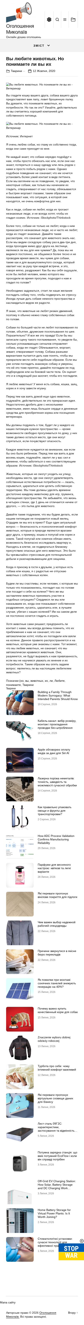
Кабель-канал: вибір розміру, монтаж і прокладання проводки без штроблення (57, 724)
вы (27, 680)
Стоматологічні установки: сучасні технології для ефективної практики (55, 1242)
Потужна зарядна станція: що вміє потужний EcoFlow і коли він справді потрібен (57, 1156)
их (46, 680)
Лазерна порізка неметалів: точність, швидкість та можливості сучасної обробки (57, 782)
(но (21, 680)
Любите (59, 680)
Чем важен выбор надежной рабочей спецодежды (56, 924)
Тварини (16, 71)
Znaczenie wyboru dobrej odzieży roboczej (54, 1039)
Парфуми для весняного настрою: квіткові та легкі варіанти (54, 868)
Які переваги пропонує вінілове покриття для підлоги (57, 895)
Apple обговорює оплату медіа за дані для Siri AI (54, 751)
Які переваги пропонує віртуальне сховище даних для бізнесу (55, 1098)
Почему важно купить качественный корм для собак (58, 1010)
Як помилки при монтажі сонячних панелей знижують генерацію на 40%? (57, 983)
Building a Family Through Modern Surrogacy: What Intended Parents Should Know (58, 695)
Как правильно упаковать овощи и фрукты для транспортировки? (54, 810)
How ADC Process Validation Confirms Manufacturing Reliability (56, 839)
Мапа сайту (7, 1302)
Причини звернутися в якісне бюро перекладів (57, 952)
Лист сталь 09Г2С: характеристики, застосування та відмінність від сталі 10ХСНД (56, 1129)
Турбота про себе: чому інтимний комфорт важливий (57, 1067)
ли (51, 680)
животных (36, 680)
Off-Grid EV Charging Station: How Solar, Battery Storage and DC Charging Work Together (57, 1186)
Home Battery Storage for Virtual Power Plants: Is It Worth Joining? (54, 1213)
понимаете (13, 684)
